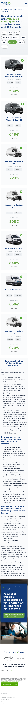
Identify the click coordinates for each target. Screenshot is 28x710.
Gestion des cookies (5, 703)
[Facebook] (23, 659)
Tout (4, 33)
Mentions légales (5, 699)
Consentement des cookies (7, 706)
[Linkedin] (18, 659)
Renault (15, 37)
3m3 (23, 37)
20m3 (21, 42)
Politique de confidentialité (7, 701)
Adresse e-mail (5, 670)
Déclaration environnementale (8, 697)
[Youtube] (20, 659)
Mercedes (5, 37)
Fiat (10, 33)
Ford (17, 33)
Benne (4, 47)
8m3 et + (12, 42)
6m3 (4, 42)
